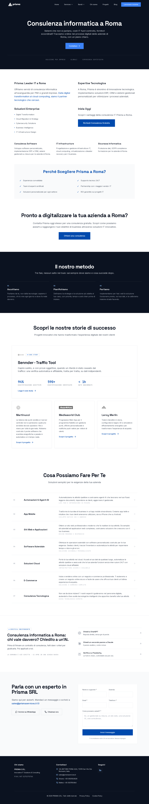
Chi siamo (93, 4)
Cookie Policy (97, 796)
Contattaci (73, 46)
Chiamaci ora (53, 712)
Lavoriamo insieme (131, 4)
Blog (115, 4)
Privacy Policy (85, 796)
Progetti (106, 4)
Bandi (80, 4)
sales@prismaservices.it (24, 703)
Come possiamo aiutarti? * (91, 711)
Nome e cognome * (89, 690)
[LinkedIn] (100, 770)
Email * (84, 700)
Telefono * (113, 700)
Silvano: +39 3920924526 (68, 779)
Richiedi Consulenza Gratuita (96, 123)
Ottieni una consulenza (74, 236)
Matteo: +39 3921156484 (67, 783)
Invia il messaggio (107, 732)
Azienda (112, 690)
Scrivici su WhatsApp (27, 712)
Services (67, 4)
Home (57, 4)
